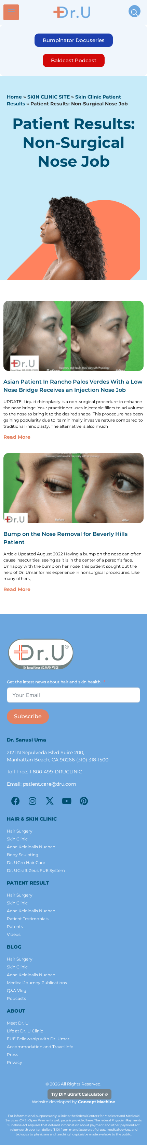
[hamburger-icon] (11, 12)
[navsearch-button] (135, 11)
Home (14, 97)
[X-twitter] (49, 801)
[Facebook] (15, 801)
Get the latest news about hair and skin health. (54, 681)
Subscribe (28, 716)
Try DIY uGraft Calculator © (79, 1094)
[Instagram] (32, 801)
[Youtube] (66, 801)
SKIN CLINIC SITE (48, 97)
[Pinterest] (83, 801)
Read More (16, 437)
